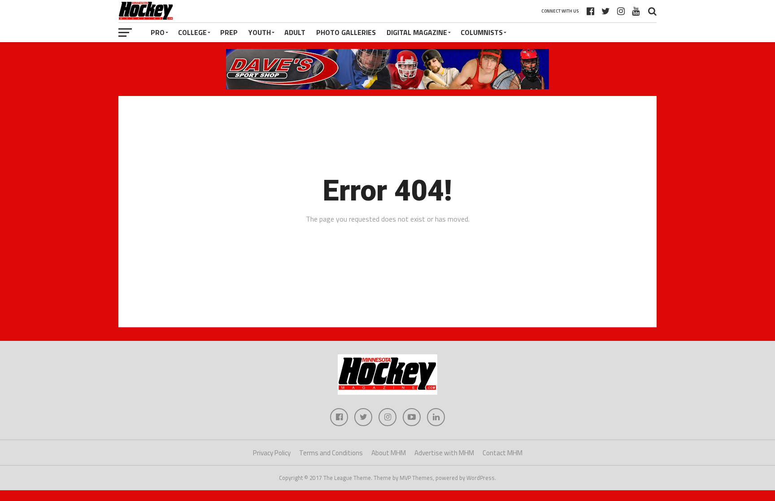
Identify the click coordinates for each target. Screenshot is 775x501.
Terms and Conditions (331, 453)
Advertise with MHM (444, 453)
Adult (294, 32)
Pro (158, 32)
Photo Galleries (346, 32)
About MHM (388, 453)
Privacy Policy (272, 453)
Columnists (482, 32)
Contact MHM (502, 453)
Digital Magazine (417, 32)
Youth (259, 32)
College (192, 32)
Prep (229, 32)
